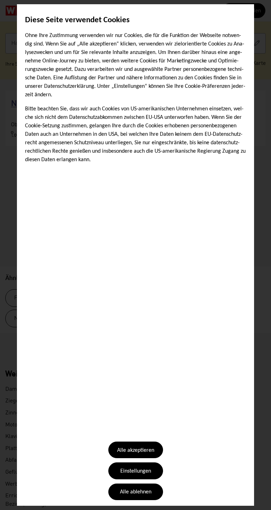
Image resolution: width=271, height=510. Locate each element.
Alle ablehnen (135, 492)
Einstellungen (135, 471)
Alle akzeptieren (135, 450)
